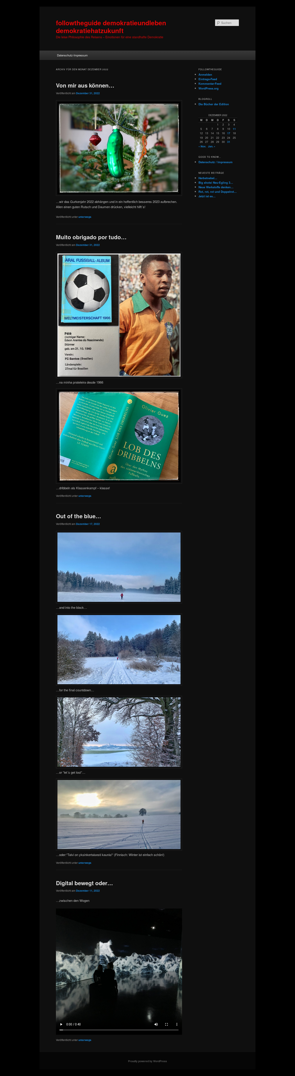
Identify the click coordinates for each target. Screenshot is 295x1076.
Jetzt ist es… (207, 196)
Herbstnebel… (207, 178)
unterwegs (84, 217)
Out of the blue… (78, 516)
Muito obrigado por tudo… (91, 237)
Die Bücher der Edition (213, 104)
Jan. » (211, 146)
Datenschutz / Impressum (215, 162)
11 (234, 129)
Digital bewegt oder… (84, 883)
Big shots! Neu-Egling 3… (215, 182)
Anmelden (205, 74)
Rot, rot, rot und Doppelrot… (217, 192)
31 (228, 142)
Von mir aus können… (85, 85)
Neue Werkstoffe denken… (215, 187)
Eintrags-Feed (207, 79)
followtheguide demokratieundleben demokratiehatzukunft (111, 26)
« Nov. (202, 146)
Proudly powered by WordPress (147, 1061)
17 (228, 133)
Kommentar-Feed (209, 83)
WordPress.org (208, 88)
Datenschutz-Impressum (72, 55)
